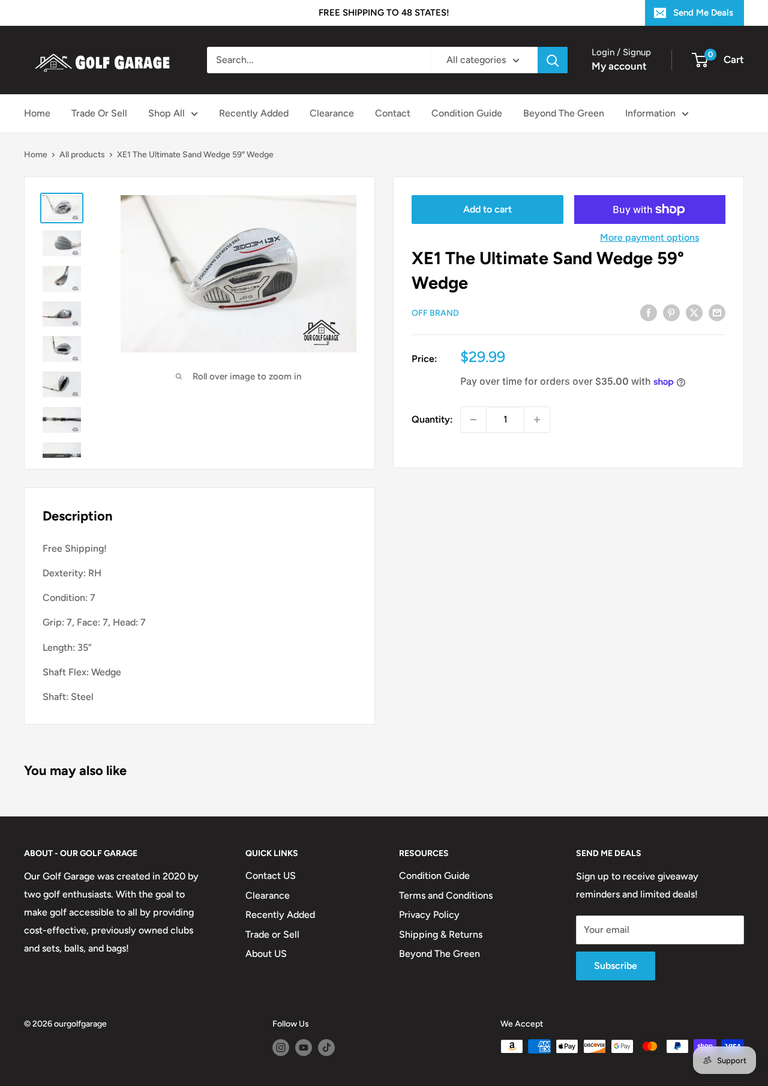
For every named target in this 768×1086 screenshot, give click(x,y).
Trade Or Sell (99, 113)
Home (37, 113)
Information (650, 113)
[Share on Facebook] (648, 312)
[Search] (553, 60)
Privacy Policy (429, 914)
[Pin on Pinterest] (671, 312)
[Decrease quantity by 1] (473, 419)
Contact (392, 113)
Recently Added (254, 113)
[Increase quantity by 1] (537, 419)
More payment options (649, 237)
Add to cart (487, 209)
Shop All (166, 113)
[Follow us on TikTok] (326, 1047)
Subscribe (615, 965)
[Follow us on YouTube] (303, 1047)
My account (619, 66)
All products (82, 154)
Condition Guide (466, 113)
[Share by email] (717, 312)
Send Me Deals (703, 12)
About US (266, 953)
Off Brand (435, 313)
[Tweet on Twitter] (694, 312)
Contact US (270, 875)
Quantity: (432, 419)
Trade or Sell (272, 934)
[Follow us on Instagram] (280, 1047)
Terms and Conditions (446, 895)
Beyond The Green (563, 113)
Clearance (332, 113)
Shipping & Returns (440, 934)
